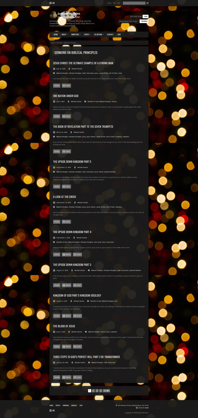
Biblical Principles (70, 43)
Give (118, 3)
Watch (67, 254)
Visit (114, 3)
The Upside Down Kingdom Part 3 (72, 264)
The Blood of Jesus (64, 326)
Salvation (126, 137)
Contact (74, 405)
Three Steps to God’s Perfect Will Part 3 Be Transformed (86, 357)
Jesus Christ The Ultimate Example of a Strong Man (83, 63)
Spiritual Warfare (110, 172)
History (114, 101)
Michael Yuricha (77, 69)
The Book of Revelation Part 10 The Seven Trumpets (83, 126)
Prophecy (119, 137)
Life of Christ (113, 73)
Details (56, 85)
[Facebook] (51, 3)
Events (58, 405)
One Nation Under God (65, 96)
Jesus (96, 73)
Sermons (59, 43)
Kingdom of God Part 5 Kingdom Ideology (77, 295)
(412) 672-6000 (143, 408)
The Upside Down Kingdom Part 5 (72, 161)
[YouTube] (53, 3)
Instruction (90, 73)
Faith (84, 73)
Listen (67, 85)
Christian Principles (75, 73)
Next (105, 391)
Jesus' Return (91, 137)
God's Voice (102, 242)
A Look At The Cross (64, 197)
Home (109, 3)
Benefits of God (93, 101)
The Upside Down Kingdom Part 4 (72, 232)
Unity (120, 73)
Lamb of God (103, 73)
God (95, 242)
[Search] (147, 3)
